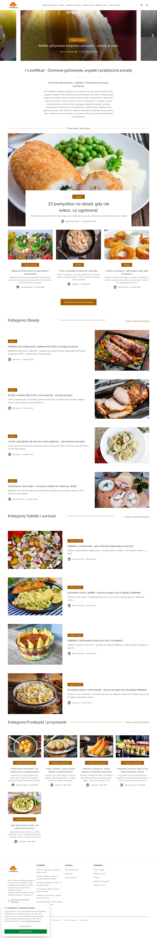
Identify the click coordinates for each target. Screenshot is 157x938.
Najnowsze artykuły (50, 5)
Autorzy (69, 865)
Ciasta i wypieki (114, 5)
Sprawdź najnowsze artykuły (78, 302)
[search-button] (141, 5)
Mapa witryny (83, 920)
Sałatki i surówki (88, 5)
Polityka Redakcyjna (70, 920)
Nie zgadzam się (26, 926)
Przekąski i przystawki (73, 5)
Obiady (61, 5)
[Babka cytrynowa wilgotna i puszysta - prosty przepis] (78, 35)
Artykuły (40, 865)
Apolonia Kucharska (72, 870)
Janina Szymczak (71, 877)
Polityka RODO (57, 920)
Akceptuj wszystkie (25, 931)
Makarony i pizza (102, 5)
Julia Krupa (68, 874)
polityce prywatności (33, 921)
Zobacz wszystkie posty (137, 321)
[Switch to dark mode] (147, 5)
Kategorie (98, 865)
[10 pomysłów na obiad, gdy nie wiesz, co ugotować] (78, 179)
